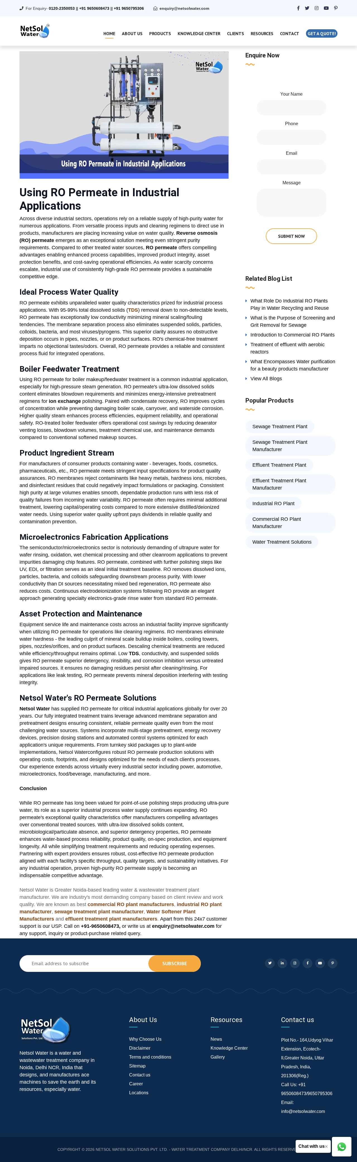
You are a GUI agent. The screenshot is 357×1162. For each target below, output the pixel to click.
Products (160, 33)
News (216, 1039)
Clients (235, 33)
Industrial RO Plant (273, 503)
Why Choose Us (145, 1039)
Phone (291, 123)
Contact (289, 33)
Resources (262, 33)
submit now (291, 236)
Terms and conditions (150, 1057)
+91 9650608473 (94, 8)
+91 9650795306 (129, 8)
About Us (132, 33)
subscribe (174, 963)
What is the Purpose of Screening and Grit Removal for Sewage (292, 321)
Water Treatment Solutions (282, 542)
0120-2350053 (62, 8)
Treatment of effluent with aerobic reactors (287, 348)
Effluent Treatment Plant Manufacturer (279, 484)
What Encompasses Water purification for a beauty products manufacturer (292, 365)
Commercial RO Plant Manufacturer (276, 522)
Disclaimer (139, 1048)
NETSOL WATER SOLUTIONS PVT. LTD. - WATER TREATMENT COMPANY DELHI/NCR (174, 1149)
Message (292, 182)
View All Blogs (266, 378)
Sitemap (137, 1066)
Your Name (291, 94)
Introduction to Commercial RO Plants (292, 335)
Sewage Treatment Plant (279, 426)
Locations (138, 1092)
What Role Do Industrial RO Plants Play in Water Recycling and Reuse (289, 304)
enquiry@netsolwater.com (184, 8)
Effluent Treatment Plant (279, 465)
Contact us (139, 1075)
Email (291, 153)
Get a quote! (322, 33)
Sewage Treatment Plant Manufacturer (279, 445)
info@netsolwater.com (303, 1111)
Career (136, 1083)
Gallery (218, 1057)
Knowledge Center (199, 33)
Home (109, 33)
